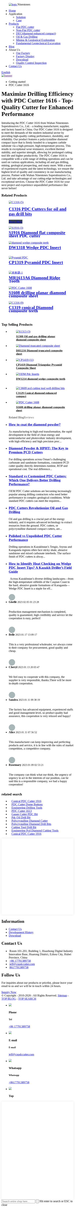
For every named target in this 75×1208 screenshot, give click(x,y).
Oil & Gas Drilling (27, 36)
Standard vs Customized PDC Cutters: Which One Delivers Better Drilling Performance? (37, 480)
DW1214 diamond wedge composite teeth (40, 378)
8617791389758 (18, 967)
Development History (21, 932)
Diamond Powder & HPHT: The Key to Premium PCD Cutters (38, 450)
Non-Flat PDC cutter (28, 30)
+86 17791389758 (20, 960)
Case (19, 20)
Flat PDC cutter (25, 26)
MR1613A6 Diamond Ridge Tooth (34, 279)
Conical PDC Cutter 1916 (26, 801)
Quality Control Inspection (31, 62)
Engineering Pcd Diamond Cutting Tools (34, 830)
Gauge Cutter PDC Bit (24, 814)
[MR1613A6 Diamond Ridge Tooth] (16, 272)
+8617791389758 (19, 1082)
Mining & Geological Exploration (35, 40)
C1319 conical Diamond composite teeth (31, 309)
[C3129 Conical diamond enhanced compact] (40, 388)
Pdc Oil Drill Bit (20, 817)
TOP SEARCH (27, 998)
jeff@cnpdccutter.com (22, 964)
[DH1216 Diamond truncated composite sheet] (38, 345)
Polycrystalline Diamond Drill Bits (31, 824)
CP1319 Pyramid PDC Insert (36, 262)
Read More (15, 221)
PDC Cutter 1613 (21, 810)
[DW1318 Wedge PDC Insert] (29, 242)
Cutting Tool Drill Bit (23, 827)
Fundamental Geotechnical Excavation (38, 43)
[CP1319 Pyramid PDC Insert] (18, 257)
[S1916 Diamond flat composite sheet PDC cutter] (16, 227)
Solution (21, 17)
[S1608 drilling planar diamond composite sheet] (20, 287)
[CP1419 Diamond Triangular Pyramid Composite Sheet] (25, 359)
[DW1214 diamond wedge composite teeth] (27, 374)
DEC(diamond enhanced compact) (36, 33)
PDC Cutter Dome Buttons (27, 804)
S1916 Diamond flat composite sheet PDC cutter (37, 234)
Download (22, 59)
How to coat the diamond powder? (35, 424)
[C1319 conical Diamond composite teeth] (16, 302)
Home (12, 10)
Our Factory (23, 53)
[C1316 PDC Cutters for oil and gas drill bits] (16, 202)
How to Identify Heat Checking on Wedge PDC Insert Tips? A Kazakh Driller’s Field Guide (40, 568)
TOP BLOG (8, 998)
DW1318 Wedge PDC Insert (35, 247)
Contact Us (15, 66)
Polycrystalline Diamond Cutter (29, 820)
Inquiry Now (8, 992)
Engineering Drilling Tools (26, 807)
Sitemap (62, 995)
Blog (11, 46)
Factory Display (25, 56)
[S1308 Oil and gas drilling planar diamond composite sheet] (23, 331)
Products (14, 23)
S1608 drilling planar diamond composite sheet (37, 294)
